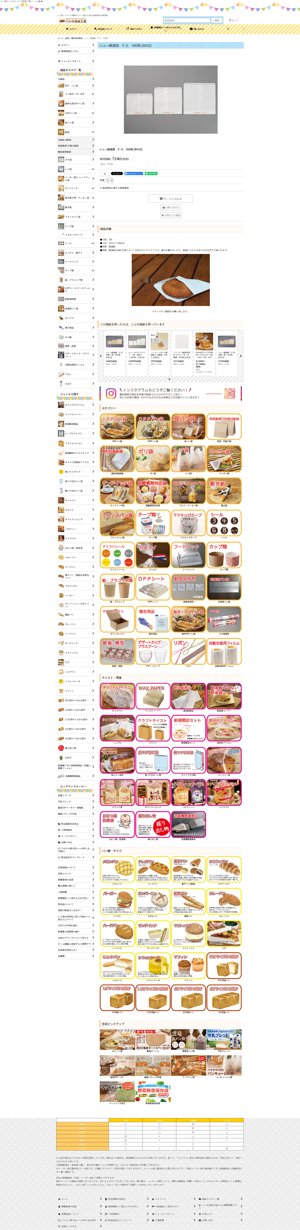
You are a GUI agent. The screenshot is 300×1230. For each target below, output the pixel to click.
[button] (228, 29)
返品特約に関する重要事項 (115, 187)
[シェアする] (104, 174)
